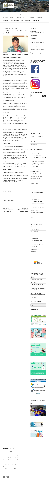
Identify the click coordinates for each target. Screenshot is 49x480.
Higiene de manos (34, 210)
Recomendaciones (34, 249)
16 (3, 462)
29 (17, 464)
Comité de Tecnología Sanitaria (37, 173)
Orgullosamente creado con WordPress (29, 476)
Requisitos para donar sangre (36, 136)
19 (10, 462)
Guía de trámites (35, 238)
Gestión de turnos (36, 235)
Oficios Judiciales (15, 20)
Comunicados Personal (35, 178)
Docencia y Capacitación (37, 201)
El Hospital (10, 14)
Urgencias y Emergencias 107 (38, 244)
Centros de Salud (34, 14)
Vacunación (34, 246)
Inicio (4, 14)
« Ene (6, 468)
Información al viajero (35, 214)
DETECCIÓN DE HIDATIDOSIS (36, 284)
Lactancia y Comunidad (35, 222)
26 (10, 464)
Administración (33, 144)
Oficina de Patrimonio (35, 226)
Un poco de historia (34, 254)
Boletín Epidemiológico (37, 196)
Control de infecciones (35, 180)
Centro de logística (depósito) (36, 149)
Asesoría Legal (33, 147)
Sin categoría (9, 191)
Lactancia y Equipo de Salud (36, 224)
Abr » (15, 468)
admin (15, 28)
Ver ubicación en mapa (35, 35)
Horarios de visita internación (36, 212)
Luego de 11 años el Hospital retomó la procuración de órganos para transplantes (37, 295)
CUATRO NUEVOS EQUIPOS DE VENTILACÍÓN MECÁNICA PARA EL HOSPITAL (38, 275)
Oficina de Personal (25, 20)
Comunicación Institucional (36, 176)
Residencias (39, 17)
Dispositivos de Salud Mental (38, 161)
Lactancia (5, 20)
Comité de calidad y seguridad (36, 169)
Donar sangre (36, 20)
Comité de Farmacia (34, 171)
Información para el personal (38, 203)
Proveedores (31, 17)
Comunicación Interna (36, 199)
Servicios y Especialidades (22, 14)
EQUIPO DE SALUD (21, 17)
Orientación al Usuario (8, 17)
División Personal (34, 183)
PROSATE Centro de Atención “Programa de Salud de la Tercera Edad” (38, 165)
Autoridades (34, 190)
